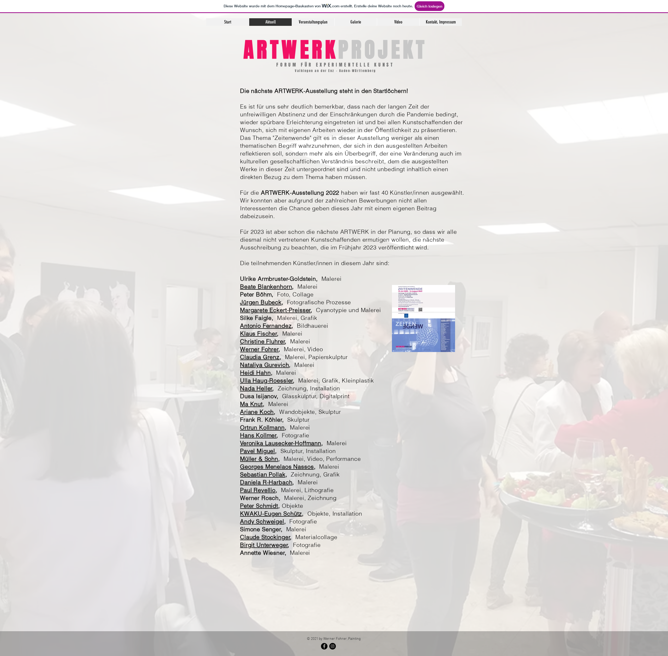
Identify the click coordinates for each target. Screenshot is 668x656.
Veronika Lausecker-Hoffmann (280, 443)
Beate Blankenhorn (266, 286)
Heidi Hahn (255, 372)
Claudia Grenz (259, 357)
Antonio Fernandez (265, 325)
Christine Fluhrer (262, 341)
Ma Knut (251, 404)
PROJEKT (382, 49)
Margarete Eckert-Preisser (275, 310)
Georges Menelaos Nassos (277, 466)
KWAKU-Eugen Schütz (271, 513)
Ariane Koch (257, 411)
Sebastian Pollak (262, 474)
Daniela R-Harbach (266, 482)
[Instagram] (332, 646)
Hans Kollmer (258, 435)
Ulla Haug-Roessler (266, 380)
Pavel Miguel (257, 451)
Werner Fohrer (259, 349)
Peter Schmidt (259, 505)
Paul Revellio (258, 490)
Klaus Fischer (258, 333)
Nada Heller (256, 388)
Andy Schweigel (262, 521)
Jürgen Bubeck (261, 302)
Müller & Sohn (259, 458)
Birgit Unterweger (264, 544)
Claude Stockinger (265, 537)
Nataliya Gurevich (264, 364)
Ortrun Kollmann (262, 427)
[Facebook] (324, 646)
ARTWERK (290, 49)
